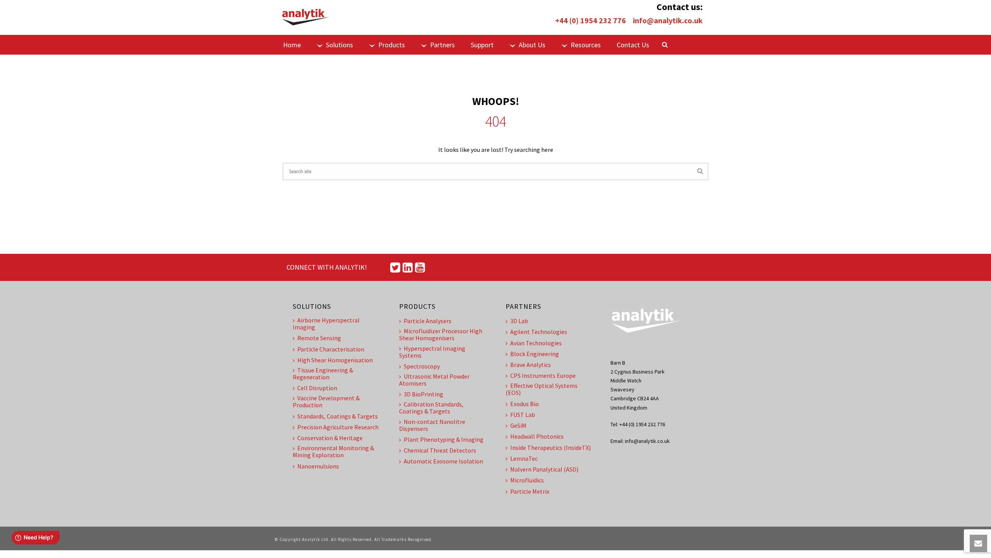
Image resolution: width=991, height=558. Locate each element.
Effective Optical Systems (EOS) (542, 389)
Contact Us (633, 44)
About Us (532, 44)
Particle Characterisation (330, 349)
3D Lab (519, 320)
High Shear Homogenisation (335, 359)
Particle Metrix (529, 491)
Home (292, 44)
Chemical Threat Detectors (440, 450)
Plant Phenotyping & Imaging (443, 439)
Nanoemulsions (318, 466)
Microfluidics (527, 480)
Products (391, 44)
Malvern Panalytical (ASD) (544, 469)
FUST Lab (522, 414)
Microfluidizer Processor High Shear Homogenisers (440, 334)
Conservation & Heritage (330, 437)
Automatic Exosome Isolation (443, 461)
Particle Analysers (427, 320)
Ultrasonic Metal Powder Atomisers (434, 380)
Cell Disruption (317, 387)
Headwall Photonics (537, 436)
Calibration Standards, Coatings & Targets (431, 408)
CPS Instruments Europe (543, 375)
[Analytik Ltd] (306, 17)
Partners (442, 44)
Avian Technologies (536, 342)
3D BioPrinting (423, 394)
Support (482, 44)
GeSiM (518, 425)
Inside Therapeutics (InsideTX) (550, 447)
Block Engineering (534, 353)
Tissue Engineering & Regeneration (323, 374)
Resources (586, 44)
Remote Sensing (319, 337)
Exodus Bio (524, 403)
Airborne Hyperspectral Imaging (326, 324)
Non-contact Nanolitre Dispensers (432, 425)
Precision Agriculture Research (338, 427)
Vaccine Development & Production (326, 401)
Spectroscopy (422, 366)
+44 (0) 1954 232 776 (590, 20)
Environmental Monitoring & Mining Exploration (333, 451)
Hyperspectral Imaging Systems (432, 352)
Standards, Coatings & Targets (337, 416)
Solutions (339, 44)
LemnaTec (524, 458)
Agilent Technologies (538, 331)
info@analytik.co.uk (668, 20)
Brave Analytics (530, 364)
